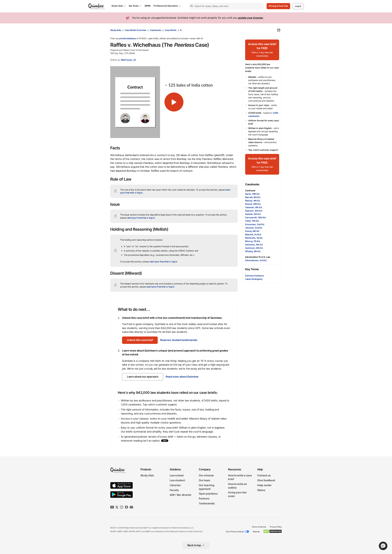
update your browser (250, 17)
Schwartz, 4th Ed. (254, 244)
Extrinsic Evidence (254, 275)
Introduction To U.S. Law (257, 257)
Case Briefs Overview (135, 30)
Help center (264, 485)
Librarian (175, 485)
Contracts (250, 190)
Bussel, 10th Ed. (253, 204)
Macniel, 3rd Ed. (253, 234)
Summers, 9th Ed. (254, 248)
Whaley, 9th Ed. (253, 251)
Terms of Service (259, 527)
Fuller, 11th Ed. (252, 220)
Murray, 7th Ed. (253, 241)
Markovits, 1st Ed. (254, 237)
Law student (177, 480)
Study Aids (117, 5)
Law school (177, 475)
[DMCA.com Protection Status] (272, 531)
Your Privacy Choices (235, 531)
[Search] (191, 6)
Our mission (206, 475)
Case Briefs (170, 30)
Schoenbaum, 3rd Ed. (256, 260)
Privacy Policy (276, 527)
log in (140, 192)
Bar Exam (134, 5)
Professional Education (166, 5)
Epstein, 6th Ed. (253, 214)
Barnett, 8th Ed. (253, 197)
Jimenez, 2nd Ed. (254, 227)
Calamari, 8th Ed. (253, 207)
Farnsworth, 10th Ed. (255, 217)
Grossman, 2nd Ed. (255, 224)
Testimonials (207, 503)
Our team (204, 480)
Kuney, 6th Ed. (252, 231)
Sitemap (256, 531)
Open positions (208, 493)
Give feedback (266, 480)
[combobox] (226, 6)
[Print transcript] (279, 30)
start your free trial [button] (136, 217)
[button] (174, 102)
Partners (204, 498)
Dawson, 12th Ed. (254, 210)
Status (261, 490)
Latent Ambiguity (253, 279)
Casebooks (155, 30)
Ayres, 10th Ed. (252, 194)
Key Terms (252, 269)
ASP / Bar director (181, 495)
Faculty (174, 490)
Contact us (264, 475)
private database (127, 38)
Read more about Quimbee (182, 376)
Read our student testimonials (178, 340)
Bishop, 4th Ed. (253, 200)
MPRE (148, 5)
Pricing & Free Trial (278, 6)
